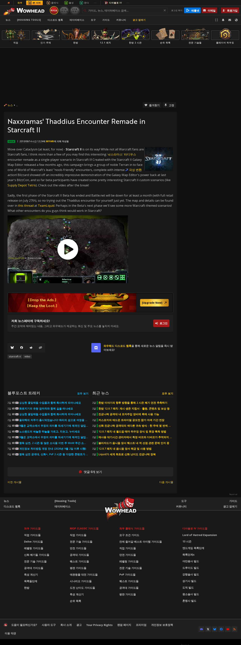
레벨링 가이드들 (33, 548)
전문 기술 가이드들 (35, 561)
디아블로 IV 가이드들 (194, 528)
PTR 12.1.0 (64, 10)
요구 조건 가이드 (129, 535)
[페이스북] (21, 347)
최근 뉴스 (100, 393)
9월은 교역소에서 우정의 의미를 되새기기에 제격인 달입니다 (53, 425)
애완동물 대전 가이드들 (84, 574)
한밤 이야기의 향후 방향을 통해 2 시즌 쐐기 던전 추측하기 (132, 402)
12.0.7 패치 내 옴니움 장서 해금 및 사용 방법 (125, 448)
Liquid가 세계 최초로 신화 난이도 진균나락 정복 (127, 454)
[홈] (25, 10)
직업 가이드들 (32, 535)
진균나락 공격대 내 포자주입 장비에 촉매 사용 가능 (128, 414)
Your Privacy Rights (99, 625)
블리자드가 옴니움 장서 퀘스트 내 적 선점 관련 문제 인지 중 (133, 443)
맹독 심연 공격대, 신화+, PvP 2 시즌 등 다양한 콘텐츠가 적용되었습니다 (53, 454)
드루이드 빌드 (190, 568)
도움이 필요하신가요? (24, 625)
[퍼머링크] (40, 347)
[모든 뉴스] (9, 3)
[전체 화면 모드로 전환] (216, 20)
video (27, 356)
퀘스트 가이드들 (79, 561)
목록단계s (188, 554)
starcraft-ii (15, 356)
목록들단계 (30, 581)
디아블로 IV (115, 2)
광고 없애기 (139, 19)
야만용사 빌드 (190, 561)
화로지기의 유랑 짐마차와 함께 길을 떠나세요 (46, 408)
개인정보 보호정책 (162, 625)
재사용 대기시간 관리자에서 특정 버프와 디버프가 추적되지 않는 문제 (135, 437)
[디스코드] (201, 629)
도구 (184, 501)
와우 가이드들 (32, 528)
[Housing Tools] (65, 501)
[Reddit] (31, 347)
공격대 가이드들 (33, 568)
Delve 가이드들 (33, 541)
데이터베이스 (77, 19)
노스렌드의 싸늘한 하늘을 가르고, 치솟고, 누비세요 (49, 431)
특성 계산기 (31, 574)
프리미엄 (141, 625)
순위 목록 (75, 601)
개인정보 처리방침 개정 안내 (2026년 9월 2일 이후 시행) (52, 448)
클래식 (55, 2)
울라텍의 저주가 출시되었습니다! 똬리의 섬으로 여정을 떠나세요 (53, 420)
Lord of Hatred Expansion (199, 535)
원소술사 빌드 (190, 594)
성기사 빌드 (189, 581)
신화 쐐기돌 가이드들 (36, 555)
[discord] (96, 347)
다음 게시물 (166, 482)
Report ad (233, 494)
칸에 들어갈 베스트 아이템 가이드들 (140, 541)
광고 (79, 625)
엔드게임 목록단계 (193, 548)
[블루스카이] (12, 347)
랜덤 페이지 (124, 625)
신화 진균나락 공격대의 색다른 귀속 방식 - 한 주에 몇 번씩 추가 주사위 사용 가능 (135, 425)
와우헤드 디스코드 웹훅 (117, 346)
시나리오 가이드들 (81, 581)
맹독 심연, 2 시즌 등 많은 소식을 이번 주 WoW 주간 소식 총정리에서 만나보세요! (53, 443)
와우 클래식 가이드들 (132, 528)
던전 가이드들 (78, 548)
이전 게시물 (14, 482)
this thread (26, 206)
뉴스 (8, 19)
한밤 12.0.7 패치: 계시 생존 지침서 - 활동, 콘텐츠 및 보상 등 (134, 408)
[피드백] (230, 20)
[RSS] (234, 629)
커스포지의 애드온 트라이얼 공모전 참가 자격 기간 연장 (131, 420)
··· (95, 2)
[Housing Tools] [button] (29, 19)
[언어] (236, 20)
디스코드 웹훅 (55, 19)
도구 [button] (93, 19)
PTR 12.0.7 (74, 10)
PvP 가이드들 (127, 574)
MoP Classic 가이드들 (84, 528)
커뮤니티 (121, 19)
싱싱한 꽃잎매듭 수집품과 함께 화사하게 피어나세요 (50, 402)
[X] (208, 629)
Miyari (50, 141)
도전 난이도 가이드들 (82, 587)
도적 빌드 (188, 587)
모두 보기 (82, 393)
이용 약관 (10, 633)
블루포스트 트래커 (24, 393)
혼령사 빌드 (189, 600)
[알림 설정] (223, 20)
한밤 (26, 587)
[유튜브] (228, 629)
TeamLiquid (46, 206)
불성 (71, 2)
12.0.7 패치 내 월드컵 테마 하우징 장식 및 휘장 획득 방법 (132, 431)
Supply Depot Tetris (22, 185)
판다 (86, 2)
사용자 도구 (49, 625)
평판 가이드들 (78, 568)
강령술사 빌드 (190, 574)
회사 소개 (66, 625)
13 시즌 (186, 541)
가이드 (106, 19)
